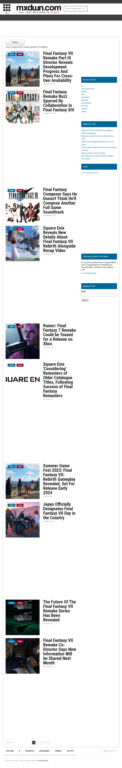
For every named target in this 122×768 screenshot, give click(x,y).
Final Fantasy (86, 103)
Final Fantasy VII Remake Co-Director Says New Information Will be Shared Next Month (59, 651)
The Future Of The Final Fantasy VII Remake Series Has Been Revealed (59, 610)
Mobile (83, 92)
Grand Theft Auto (87, 89)
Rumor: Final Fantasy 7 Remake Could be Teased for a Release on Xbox (59, 334)
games (11, 54)
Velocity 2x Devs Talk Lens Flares (93, 153)
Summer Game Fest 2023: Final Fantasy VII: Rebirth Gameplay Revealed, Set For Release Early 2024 (59, 479)
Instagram (44, 751)
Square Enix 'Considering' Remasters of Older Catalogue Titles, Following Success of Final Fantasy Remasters (58, 380)
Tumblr (57, 751)
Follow (15, 42)
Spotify (70, 751)
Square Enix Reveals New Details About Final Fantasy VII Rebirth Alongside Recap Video (59, 239)
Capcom (84, 109)
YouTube (10, 751)
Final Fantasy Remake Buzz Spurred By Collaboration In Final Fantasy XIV (58, 100)
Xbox (83, 94)
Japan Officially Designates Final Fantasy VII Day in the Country (59, 511)
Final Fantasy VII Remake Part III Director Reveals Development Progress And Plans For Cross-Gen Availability (58, 67)
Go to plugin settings (89, 273)
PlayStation (85, 97)
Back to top (109, 751)
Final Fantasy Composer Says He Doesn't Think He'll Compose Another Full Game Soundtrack (60, 201)
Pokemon (85, 106)
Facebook (29, 751)
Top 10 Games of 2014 (89, 173)
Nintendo (84, 100)
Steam (83, 111)
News (20, 54)
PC (82, 86)
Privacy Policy (42, 760)
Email (83, 291)
